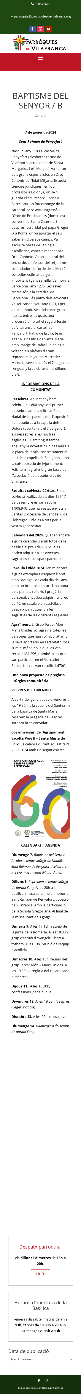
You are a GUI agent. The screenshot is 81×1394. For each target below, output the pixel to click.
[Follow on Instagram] (40, 29)
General (40, 115)
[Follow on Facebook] (32, 29)
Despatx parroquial (40, 1246)
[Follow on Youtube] (49, 29)
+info (40, 1274)
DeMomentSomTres (52, 1387)
